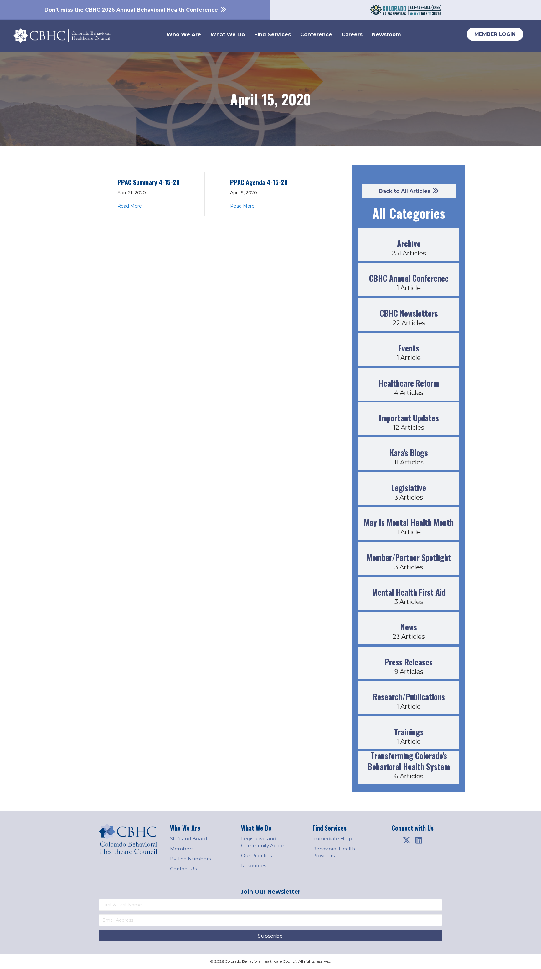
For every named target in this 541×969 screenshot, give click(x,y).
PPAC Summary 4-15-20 (148, 182)
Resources (253, 866)
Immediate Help (332, 839)
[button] (406, 840)
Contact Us (183, 869)
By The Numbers (190, 859)
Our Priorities (256, 856)
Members (181, 849)
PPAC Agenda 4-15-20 (259, 182)
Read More (129, 206)
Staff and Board (188, 839)
